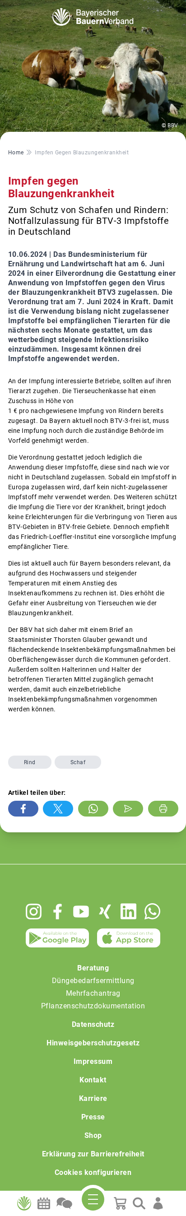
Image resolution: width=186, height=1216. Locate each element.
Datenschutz (93, 1024)
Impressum (93, 1061)
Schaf (78, 762)
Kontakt (93, 1080)
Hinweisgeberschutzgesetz (93, 1043)
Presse (93, 1117)
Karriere (93, 1098)
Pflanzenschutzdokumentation (93, 1006)
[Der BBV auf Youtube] (81, 911)
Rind (30, 762)
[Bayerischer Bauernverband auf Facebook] (57, 911)
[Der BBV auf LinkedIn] (128, 911)
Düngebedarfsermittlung (93, 980)
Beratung (93, 968)
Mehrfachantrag (93, 993)
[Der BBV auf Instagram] (34, 911)
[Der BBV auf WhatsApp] (152, 911)
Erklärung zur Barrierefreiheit (93, 1154)
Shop (93, 1135)
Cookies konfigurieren (93, 1172)
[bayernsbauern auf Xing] (105, 911)
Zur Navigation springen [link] (38, 7)
